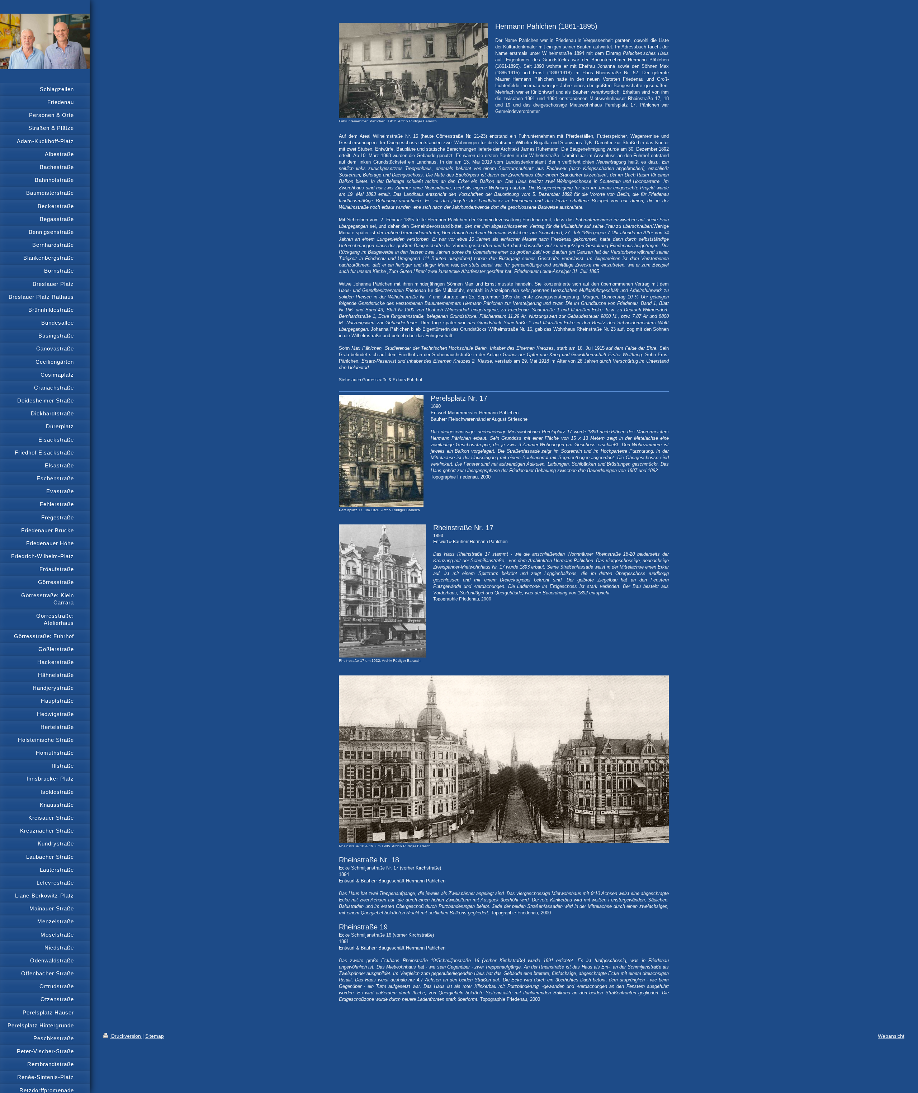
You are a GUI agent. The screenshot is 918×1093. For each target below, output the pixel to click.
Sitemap (154, 1036)
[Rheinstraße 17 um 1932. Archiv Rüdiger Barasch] (382, 591)
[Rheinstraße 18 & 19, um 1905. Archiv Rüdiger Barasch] (504, 759)
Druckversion (126, 1036)
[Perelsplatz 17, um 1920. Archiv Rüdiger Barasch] (381, 451)
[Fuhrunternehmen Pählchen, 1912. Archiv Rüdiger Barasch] (413, 70)
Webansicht (891, 1036)
